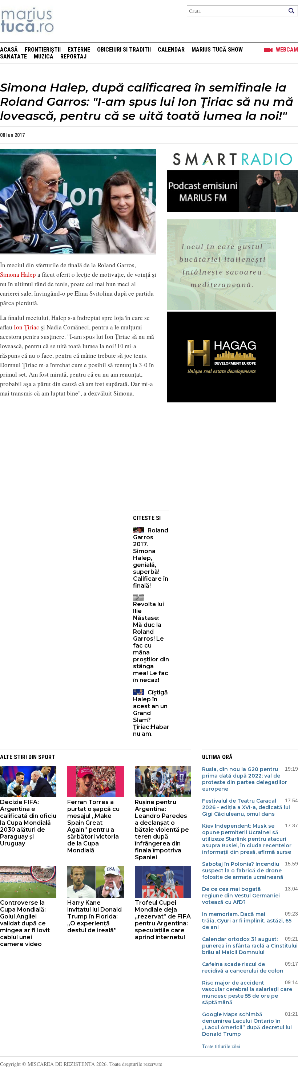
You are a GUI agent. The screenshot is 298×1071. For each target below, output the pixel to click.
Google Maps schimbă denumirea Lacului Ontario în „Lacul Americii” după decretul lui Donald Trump (247, 1024)
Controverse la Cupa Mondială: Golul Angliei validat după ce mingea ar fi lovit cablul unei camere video (25, 923)
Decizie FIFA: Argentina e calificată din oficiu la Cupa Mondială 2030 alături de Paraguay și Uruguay (28, 823)
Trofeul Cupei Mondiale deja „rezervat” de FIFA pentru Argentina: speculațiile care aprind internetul (163, 920)
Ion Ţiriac (26, 327)
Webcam (287, 49)
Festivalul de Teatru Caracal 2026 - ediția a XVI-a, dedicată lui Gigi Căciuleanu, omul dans (246, 807)
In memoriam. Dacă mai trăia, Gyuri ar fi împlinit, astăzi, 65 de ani (246, 920)
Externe (79, 49)
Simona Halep (18, 274)
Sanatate (13, 56)
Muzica (43, 56)
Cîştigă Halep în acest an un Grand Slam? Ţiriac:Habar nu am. (151, 713)
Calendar (171, 49)
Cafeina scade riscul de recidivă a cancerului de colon (242, 967)
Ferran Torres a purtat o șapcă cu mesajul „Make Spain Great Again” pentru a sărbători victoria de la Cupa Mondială (93, 826)
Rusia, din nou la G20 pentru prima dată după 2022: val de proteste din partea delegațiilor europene (244, 779)
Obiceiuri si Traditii (124, 49)
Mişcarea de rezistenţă (66, 20)
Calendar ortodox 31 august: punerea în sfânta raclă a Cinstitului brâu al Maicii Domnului (250, 946)
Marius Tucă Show (217, 49)
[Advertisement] (78, 454)
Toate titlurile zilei (221, 1046)
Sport (46, 757)
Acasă (9, 49)
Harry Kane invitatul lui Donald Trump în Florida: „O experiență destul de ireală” (94, 916)
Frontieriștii (43, 49)
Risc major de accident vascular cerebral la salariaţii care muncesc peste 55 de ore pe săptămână (247, 992)
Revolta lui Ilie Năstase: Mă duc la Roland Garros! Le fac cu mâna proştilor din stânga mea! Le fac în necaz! (151, 642)
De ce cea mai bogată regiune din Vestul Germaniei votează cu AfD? (241, 895)
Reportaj (73, 56)
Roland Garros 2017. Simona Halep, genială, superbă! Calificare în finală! (150, 558)
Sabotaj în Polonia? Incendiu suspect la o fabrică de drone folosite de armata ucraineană (242, 870)
